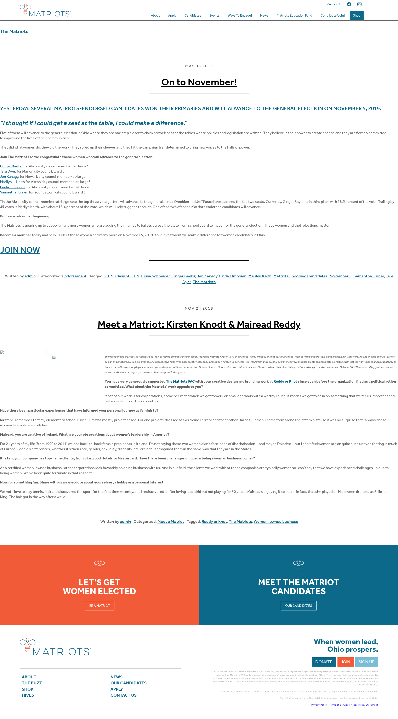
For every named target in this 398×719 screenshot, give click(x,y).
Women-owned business (276, 521)
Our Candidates (298, 606)
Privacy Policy (319, 704)
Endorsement (74, 275)
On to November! (199, 82)
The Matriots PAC (180, 381)
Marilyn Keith (260, 275)
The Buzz (32, 682)
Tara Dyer (7, 171)
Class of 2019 (127, 275)
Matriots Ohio (53, 10)
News (116, 676)
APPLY (116, 689)
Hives (28, 695)
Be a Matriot (99, 606)
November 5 (340, 275)
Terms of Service (339, 704)
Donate (323, 661)
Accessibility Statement (364, 704)
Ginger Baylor (11, 166)
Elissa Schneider (155, 275)
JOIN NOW (20, 250)
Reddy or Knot (214, 521)
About (29, 676)
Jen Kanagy (9, 176)
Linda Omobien (12, 187)
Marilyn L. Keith (12, 181)
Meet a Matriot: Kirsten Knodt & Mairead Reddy (199, 324)
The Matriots (204, 281)
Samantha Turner (13, 192)
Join (345, 661)
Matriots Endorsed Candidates (300, 275)
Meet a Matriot (171, 521)
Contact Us (123, 695)
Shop (27, 689)
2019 (108, 275)
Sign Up (367, 661)
